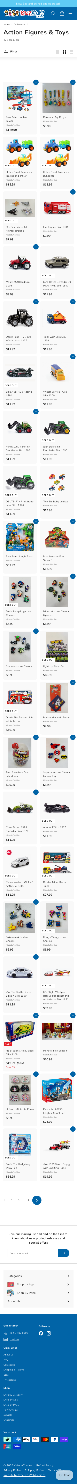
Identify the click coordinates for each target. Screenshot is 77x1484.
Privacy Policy (12, 1470)
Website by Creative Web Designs (24, 1475)
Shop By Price (11, 1404)
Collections (19, 24)
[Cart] (62, 13)
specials (7, 1415)
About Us (8, 1354)
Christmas (8, 1419)
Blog (6, 1374)
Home (6, 24)
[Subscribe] (63, 1253)
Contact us (9, 1364)
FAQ (5, 1359)
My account (9, 1379)
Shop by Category (13, 1394)
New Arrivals (10, 1409)
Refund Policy (44, 1465)
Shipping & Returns (13, 1369)
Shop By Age (10, 1399)
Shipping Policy (34, 1470)
